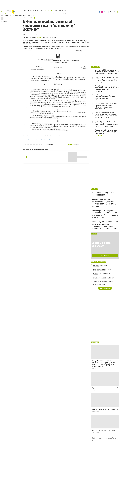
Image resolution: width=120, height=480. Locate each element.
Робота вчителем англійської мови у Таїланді (104, 439)
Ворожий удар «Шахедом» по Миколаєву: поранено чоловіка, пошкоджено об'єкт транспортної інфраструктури (105, 213)
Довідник (35, 10)
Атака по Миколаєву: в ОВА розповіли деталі (103, 193)
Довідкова (55, 13)
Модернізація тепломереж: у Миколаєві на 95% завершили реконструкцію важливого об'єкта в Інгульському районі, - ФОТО (107, 79)
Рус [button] (110, 11)
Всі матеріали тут (105, 255)
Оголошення (61, 10)
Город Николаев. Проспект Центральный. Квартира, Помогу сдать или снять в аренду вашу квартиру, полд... (103, 364)
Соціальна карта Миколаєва (101, 244)
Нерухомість (42, 13)
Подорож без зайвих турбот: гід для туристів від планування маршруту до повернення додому (106, 131)
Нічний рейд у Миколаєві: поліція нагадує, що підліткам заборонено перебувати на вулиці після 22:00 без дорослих (105, 225)
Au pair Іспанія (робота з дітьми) (103, 430)
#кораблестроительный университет (31, 139)
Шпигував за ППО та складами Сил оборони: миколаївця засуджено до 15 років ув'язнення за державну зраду (107, 71)
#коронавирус (56, 139)
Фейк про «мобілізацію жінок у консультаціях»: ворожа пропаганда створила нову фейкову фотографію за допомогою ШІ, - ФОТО (107, 115)
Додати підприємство (105, 288)
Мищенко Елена (4, 21)
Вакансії (32, 13)
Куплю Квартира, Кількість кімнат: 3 (105, 409)
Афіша (23, 13)
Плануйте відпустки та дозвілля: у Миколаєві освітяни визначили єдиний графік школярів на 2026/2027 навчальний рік (107, 88)
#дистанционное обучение (46, 139)
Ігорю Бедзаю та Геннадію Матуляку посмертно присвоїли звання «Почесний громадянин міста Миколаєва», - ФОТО (106, 106)
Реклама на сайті (48, 10)
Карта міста (49, 13)
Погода (37, 13)
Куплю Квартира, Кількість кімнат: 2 (105, 388)
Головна (2, 15)
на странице (40, 37)
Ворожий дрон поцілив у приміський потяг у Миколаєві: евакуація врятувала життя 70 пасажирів (104, 202)
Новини (26, 10)
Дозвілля (28, 13)
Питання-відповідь (62, 13)
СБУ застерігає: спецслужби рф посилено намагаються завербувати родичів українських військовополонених (106, 97)
